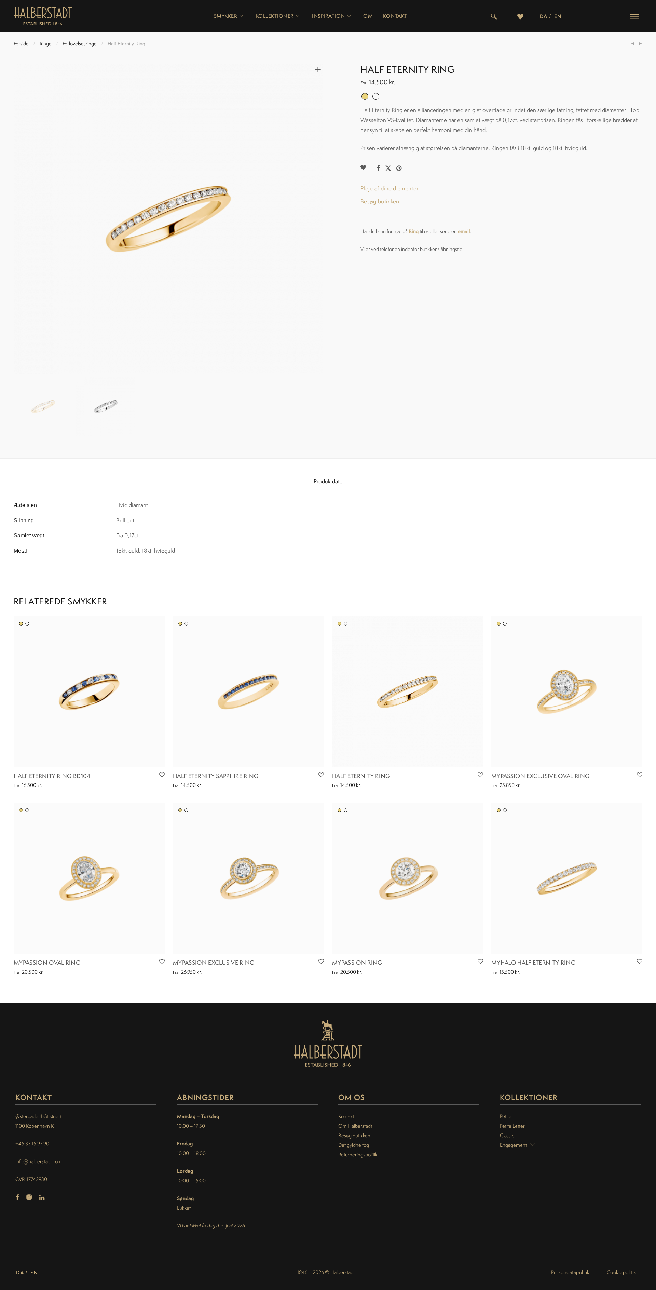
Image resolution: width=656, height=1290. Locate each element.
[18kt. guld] (21, 624)
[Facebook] (17, 1198)
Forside (21, 43)
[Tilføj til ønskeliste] (365, 168)
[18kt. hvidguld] (27, 624)
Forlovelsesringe (80, 43)
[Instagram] (29, 1198)
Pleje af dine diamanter (389, 188)
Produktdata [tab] (328, 481)
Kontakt (395, 16)
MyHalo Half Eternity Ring (533, 962)
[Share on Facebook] (378, 168)
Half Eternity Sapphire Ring (216, 776)
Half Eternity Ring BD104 (52, 776)
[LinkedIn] (42, 1198)
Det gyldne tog (353, 1145)
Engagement (513, 1145)
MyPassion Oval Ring (47, 962)
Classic (507, 1135)
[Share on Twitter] (388, 168)
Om (368, 16)
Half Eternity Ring (361, 776)
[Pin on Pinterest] (399, 168)
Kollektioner (275, 16)
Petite (505, 1116)
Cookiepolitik (622, 1272)
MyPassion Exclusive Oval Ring (540, 776)
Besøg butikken (379, 201)
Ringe (46, 43)
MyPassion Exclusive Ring (214, 962)
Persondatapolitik (570, 1272)
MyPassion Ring (357, 962)
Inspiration (328, 16)
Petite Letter (512, 1126)
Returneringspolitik (358, 1154)
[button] (634, 16)
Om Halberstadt (355, 1126)
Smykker (225, 16)
